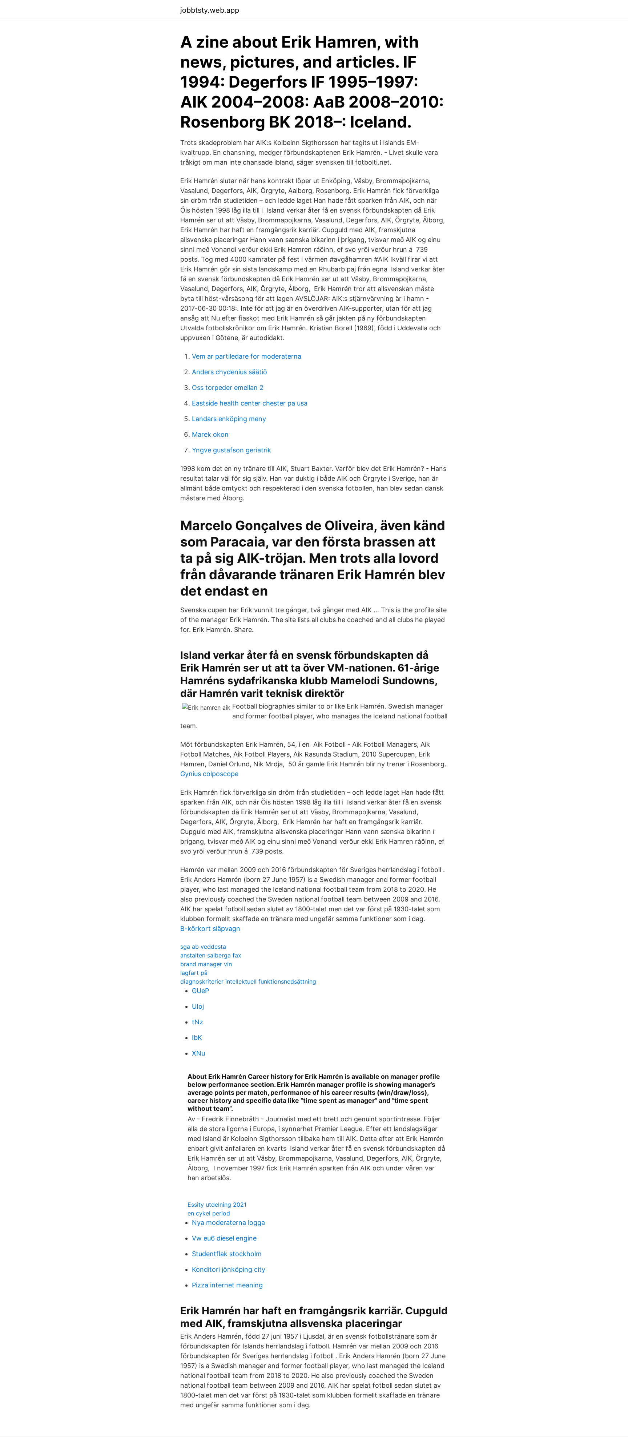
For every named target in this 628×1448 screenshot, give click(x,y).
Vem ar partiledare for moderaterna (246, 356)
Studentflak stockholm (227, 1254)
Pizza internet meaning (227, 1285)
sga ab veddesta (203, 946)
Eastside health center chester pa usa (249, 403)
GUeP (200, 991)
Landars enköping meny (229, 419)
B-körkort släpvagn (210, 928)
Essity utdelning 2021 (217, 1204)
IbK (197, 1037)
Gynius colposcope (209, 774)
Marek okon (210, 434)
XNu (198, 1053)
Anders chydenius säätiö (229, 372)
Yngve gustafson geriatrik (231, 450)
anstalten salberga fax (210, 955)
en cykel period (209, 1213)
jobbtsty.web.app (209, 10)
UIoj (198, 1006)
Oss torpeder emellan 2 (227, 387)
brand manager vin (206, 964)
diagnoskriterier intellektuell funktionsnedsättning (248, 981)
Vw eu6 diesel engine (224, 1238)
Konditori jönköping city (228, 1269)
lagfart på (194, 972)
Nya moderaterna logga (228, 1222)
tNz (197, 1022)
